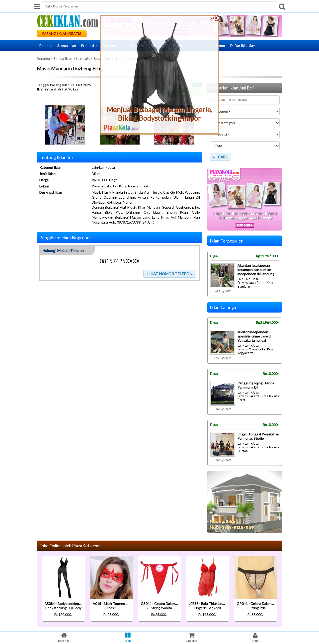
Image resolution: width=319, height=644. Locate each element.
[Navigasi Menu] (37, 6)
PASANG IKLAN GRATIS (61, 33)
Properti (87, 45)
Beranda (45, 45)
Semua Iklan (66, 45)
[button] (170, 274)
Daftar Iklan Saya (243, 45)
